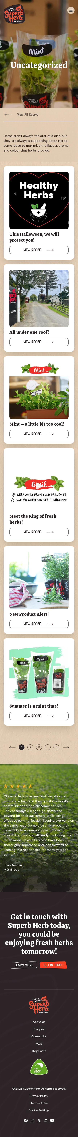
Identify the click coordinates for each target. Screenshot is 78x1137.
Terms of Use (39, 1103)
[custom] (26, 1120)
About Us (39, 1022)
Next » (65, 750)
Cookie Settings (39, 1110)
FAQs (39, 1043)
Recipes (39, 1029)
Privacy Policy (39, 1096)
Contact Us (39, 1036)
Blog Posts (39, 1051)
